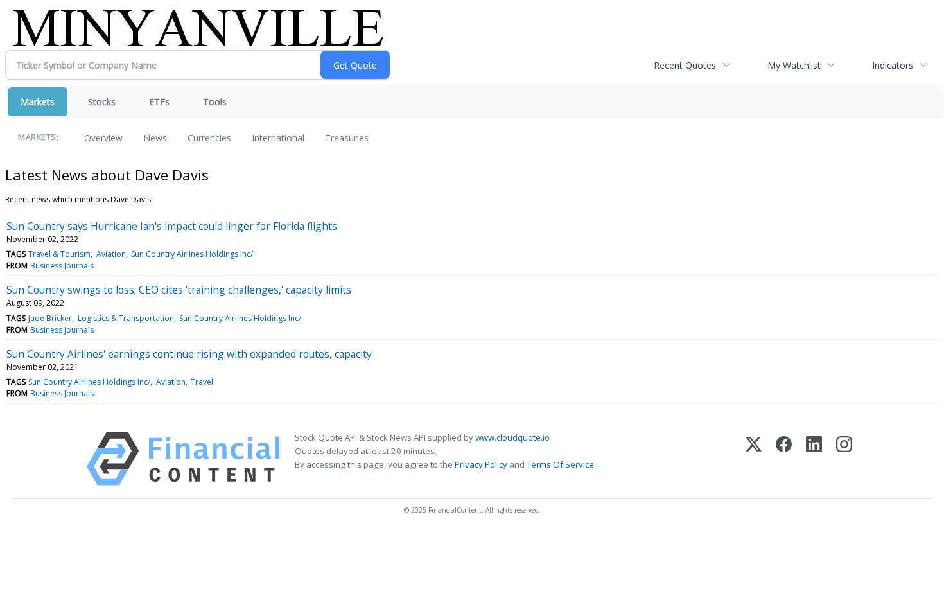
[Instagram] (844, 459)
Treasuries (347, 138)
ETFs (159, 102)
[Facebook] (784, 459)
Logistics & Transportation (126, 318)
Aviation (111, 254)
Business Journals (62, 265)
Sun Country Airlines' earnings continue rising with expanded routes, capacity (189, 354)
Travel (202, 381)
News (155, 138)
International (278, 138)
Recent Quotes (685, 65)
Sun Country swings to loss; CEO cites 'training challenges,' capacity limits (178, 290)
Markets (38, 102)
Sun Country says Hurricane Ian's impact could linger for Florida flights (171, 226)
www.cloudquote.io (512, 437)
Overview (103, 138)
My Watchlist (794, 65)
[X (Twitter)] (753, 459)
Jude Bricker (50, 318)
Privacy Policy (481, 464)
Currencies (209, 138)
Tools (215, 102)
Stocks (102, 102)
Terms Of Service (560, 464)
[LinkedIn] (814, 459)
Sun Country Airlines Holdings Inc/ (192, 254)
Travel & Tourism (59, 254)
